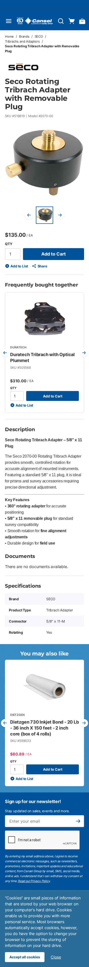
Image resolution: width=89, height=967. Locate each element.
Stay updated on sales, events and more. (37, 811)
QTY (8, 244)
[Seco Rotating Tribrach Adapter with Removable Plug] (44, 215)
